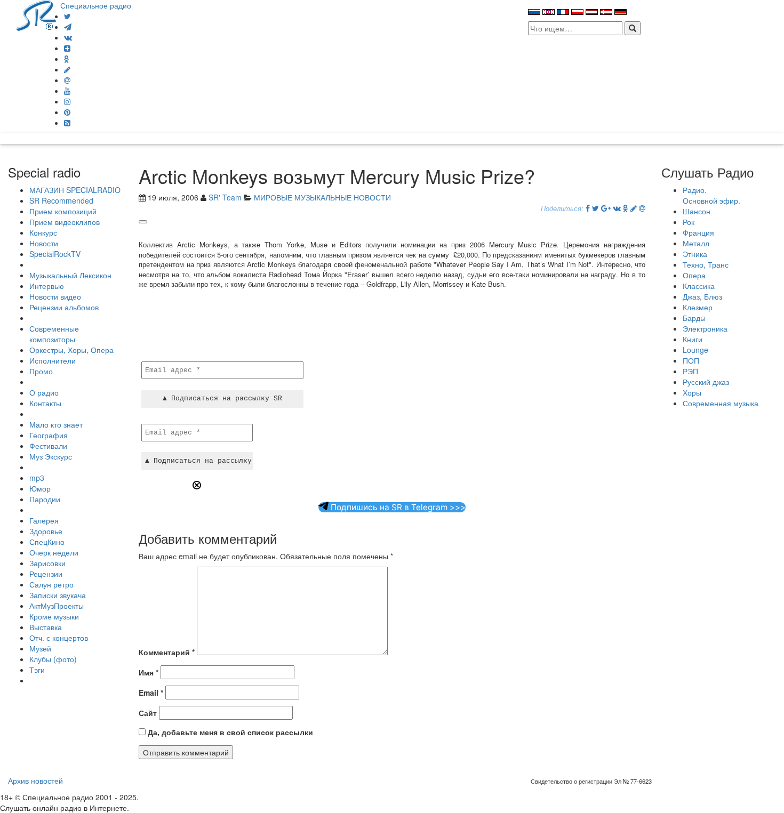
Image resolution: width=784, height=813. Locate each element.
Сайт (148, 712)
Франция (698, 232)
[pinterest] (67, 112)
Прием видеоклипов (64, 221)
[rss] (67, 122)
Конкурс (43, 232)
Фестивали (48, 445)
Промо (41, 371)
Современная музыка (720, 403)
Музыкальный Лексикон (70, 275)
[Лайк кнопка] (143, 221)
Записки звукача (57, 595)
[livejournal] (67, 69)
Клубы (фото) (53, 659)
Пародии (44, 499)
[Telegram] (67, 26)
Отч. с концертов (58, 637)
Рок (688, 221)
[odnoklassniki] (66, 58)
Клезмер (698, 307)
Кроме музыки (54, 616)
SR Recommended (61, 200)
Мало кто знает (56, 424)
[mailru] (67, 80)
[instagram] (67, 101)
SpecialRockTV (55, 253)
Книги (692, 339)
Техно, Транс (706, 264)
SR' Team (225, 197)
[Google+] (606, 208)
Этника (695, 253)
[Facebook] (588, 208)
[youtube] (67, 90)
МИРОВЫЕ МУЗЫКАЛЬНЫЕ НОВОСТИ (322, 197)
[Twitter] (67, 16)
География (48, 435)
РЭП (690, 371)
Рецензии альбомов (64, 307)
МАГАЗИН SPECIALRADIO (75, 189)
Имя (148, 672)
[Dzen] (67, 48)
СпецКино (47, 541)
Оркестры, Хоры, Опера (71, 349)
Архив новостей (35, 780)
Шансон (696, 211)
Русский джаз (706, 381)
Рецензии (45, 573)
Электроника (705, 328)
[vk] (68, 37)
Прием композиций (63, 211)
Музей (40, 648)
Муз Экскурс (50, 456)
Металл (696, 243)
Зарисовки (47, 563)
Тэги (37, 669)
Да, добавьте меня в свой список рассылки (229, 732)
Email (151, 692)
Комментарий (167, 652)
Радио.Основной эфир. (711, 195)
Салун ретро (51, 584)
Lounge (695, 349)
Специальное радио (95, 5)
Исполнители (52, 360)
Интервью (46, 285)
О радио (44, 392)
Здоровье (45, 531)
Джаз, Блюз (702, 296)
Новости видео (55, 296)
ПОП (691, 360)
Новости (43, 243)
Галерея (44, 520)
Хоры (692, 392)
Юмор (40, 488)
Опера (694, 275)
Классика (699, 285)
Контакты (45, 403)
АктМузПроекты (56, 605)
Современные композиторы (54, 333)
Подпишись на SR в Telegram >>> (397, 507)
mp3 (36, 477)
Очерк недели (53, 552)
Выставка (45, 627)
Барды (694, 317)
